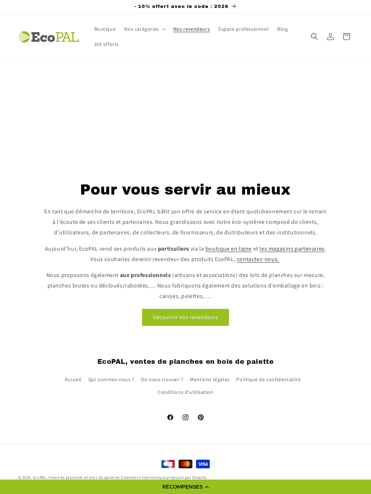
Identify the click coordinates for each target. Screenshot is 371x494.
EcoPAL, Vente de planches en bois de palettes (76, 477)
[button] (185, 487)
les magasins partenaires (291, 248)
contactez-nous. (258, 259)
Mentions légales (210, 379)
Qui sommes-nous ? (111, 379)
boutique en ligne (228, 248)
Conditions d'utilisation (185, 392)
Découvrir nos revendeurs (185, 317)
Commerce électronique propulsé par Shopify (164, 477)
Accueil (73, 379)
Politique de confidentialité (268, 379)
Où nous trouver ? (162, 379)
